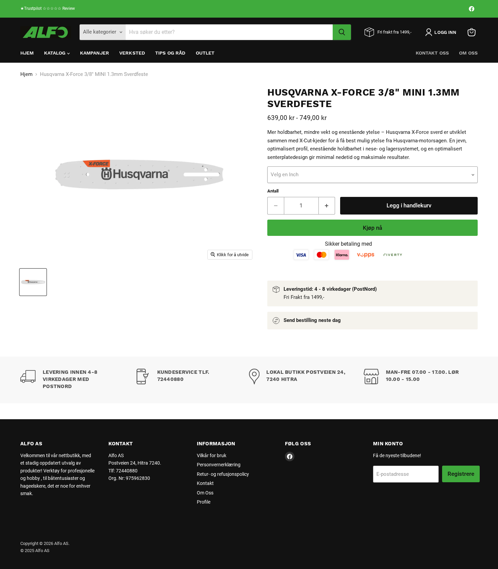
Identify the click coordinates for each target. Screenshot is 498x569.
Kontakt (205, 483)
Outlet (205, 53)
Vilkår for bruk (211, 455)
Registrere (461, 473)
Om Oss (468, 53)
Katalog (55, 53)
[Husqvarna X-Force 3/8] (33, 282)
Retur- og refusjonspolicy (223, 474)
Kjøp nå (372, 227)
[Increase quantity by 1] (327, 205)
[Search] (342, 32)
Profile (203, 502)
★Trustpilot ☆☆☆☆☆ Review (47, 8)
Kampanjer (94, 53)
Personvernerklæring (219, 464)
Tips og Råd (170, 53)
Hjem (27, 53)
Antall (272, 191)
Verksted (132, 53)
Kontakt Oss (432, 53)
